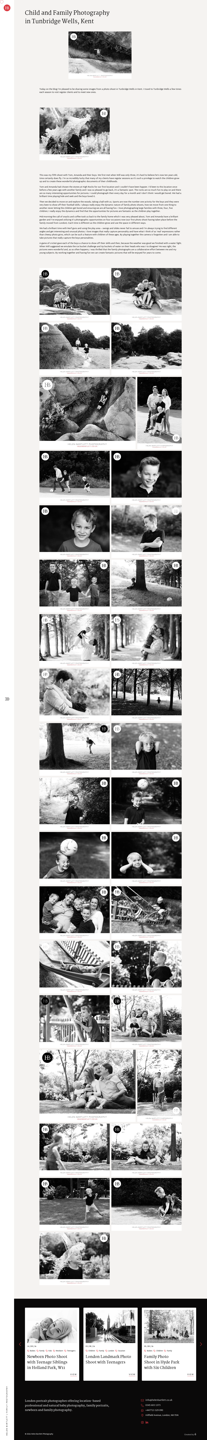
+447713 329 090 (154, 1410)
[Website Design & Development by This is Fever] (190, 1434)
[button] (20, 1344)
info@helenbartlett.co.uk (158, 1400)
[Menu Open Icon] (7, 698)
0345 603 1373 (153, 1405)
